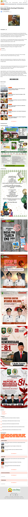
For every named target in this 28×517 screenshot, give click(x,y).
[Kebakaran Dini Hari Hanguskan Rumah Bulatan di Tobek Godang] (2, 463)
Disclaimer (21, 496)
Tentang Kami (7, 496)
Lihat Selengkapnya (13, 121)
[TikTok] (14, 495)
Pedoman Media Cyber (17, 496)
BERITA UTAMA (2, 2)
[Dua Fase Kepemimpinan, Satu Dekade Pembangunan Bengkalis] (4, 112)
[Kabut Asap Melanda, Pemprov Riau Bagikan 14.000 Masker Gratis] (4, 95)
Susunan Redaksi (11, 496)
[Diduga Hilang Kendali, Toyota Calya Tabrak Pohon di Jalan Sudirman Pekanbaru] (2, 459)
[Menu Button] (26, 1)
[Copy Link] (10, 79)
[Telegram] (14, 79)
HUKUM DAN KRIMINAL (15, 2)
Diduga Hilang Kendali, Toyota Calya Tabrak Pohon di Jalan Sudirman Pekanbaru (15, 458)
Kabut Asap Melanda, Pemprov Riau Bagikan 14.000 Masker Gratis (16, 95)
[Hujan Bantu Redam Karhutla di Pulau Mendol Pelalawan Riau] (2, 466)
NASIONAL (6, 2)
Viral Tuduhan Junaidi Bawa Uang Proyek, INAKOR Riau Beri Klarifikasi (17, 100)
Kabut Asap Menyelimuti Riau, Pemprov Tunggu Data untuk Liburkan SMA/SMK (17, 117)
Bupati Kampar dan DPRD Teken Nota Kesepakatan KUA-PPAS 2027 (10, 423)
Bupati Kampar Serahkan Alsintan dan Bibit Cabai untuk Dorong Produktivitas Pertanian (13, 426)
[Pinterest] (16, 79)
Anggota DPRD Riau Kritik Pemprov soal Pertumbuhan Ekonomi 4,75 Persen (11, 429)
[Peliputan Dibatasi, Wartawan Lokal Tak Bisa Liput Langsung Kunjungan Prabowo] (4, 89)
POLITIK (10, 2)
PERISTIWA (20, 2)
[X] (13, 79)
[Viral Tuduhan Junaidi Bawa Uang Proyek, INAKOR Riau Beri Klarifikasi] (4, 100)
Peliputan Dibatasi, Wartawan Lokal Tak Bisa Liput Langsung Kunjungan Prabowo (16, 89)
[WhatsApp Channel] (17, 495)
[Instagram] (10, 495)
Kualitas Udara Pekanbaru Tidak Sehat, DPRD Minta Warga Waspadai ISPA (16, 106)
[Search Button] (25, 1)
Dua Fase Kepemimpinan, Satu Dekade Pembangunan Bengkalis (17, 111)
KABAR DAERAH (25, 2)
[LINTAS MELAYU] (4, 1)
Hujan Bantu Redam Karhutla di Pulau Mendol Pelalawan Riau (12, 465)
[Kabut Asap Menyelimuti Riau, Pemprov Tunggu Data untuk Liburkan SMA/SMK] (4, 117)
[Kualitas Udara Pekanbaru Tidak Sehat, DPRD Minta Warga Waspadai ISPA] (4, 106)
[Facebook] (11, 79)
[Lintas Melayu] (14, 490)
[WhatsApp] (17, 79)
